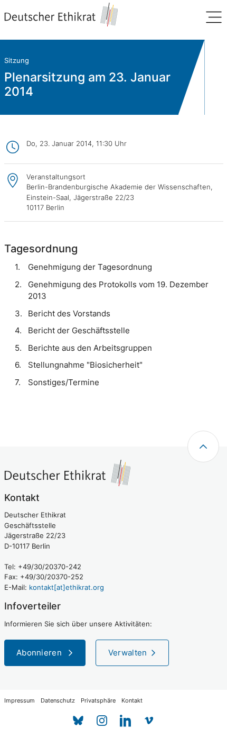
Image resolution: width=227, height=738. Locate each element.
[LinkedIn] (125, 721)
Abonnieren (40, 653)
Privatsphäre (98, 701)
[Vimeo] (149, 721)
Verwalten (127, 653)
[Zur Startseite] (61, 14)
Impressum (19, 701)
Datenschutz (58, 701)
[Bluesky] (78, 721)
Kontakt (132, 701)
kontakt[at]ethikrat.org (66, 587)
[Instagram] (101, 721)
